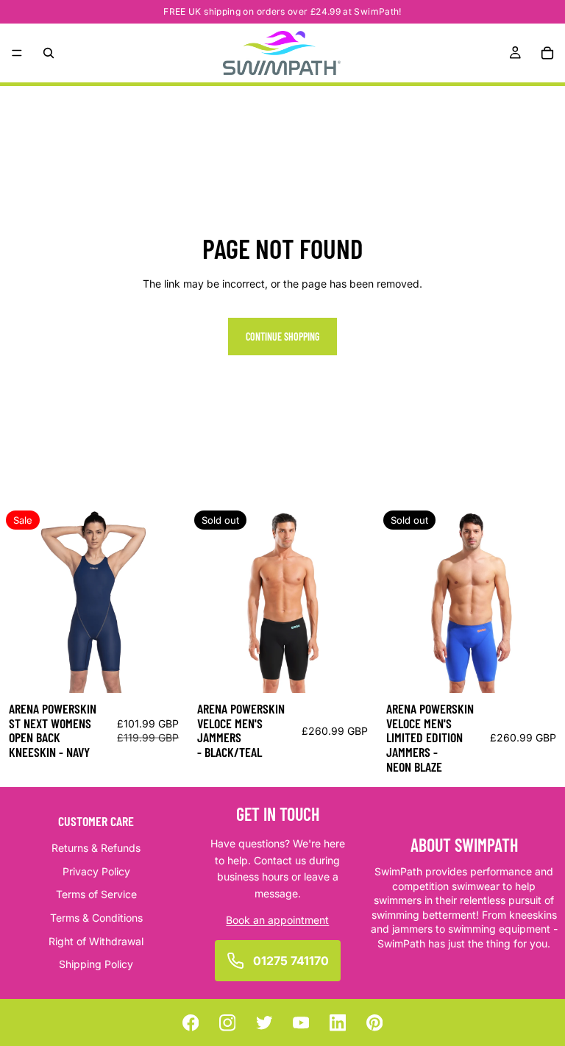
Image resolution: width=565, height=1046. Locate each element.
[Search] (48, 53)
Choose (178, 669)
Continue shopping (282, 336)
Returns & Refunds (96, 848)
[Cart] (547, 53)
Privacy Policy (96, 871)
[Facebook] (190, 1022)
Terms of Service (96, 894)
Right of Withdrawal (96, 940)
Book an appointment (277, 920)
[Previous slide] (22, 599)
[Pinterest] (374, 1022)
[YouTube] (301, 1022)
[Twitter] (264, 1022)
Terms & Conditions (96, 917)
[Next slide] (165, 599)
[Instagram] (227, 1022)
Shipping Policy (96, 964)
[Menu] (17, 53)
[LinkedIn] (338, 1022)
